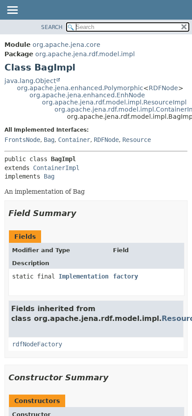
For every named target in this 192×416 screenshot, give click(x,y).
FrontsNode (22, 139)
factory (125, 276)
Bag (49, 139)
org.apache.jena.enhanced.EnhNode (87, 95)
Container (74, 139)
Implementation (83, 276)
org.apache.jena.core (66, 44)
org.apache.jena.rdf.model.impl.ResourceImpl (114, 102)
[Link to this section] (82, 213)
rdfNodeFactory (37, 344)
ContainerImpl (56, 167)
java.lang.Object (30, 80)
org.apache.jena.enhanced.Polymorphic (80, 88)
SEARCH (52, 27)
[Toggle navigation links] (12, 10)
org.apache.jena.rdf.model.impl (85, 54)
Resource (136, 139)
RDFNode (163, 88)
